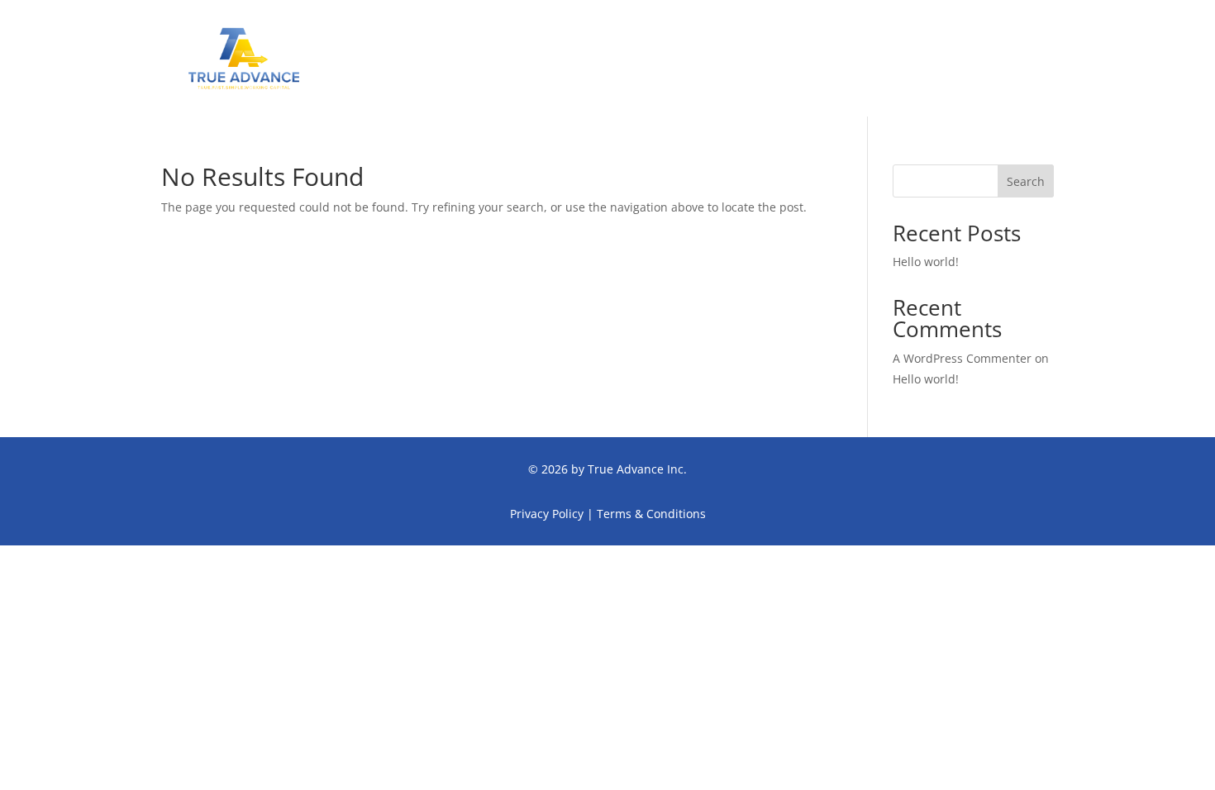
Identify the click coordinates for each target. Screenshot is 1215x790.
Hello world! (926, 261)
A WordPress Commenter (962, 358)
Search (1026, 181)
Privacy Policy (547, 513)
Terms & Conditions (651, 513)
